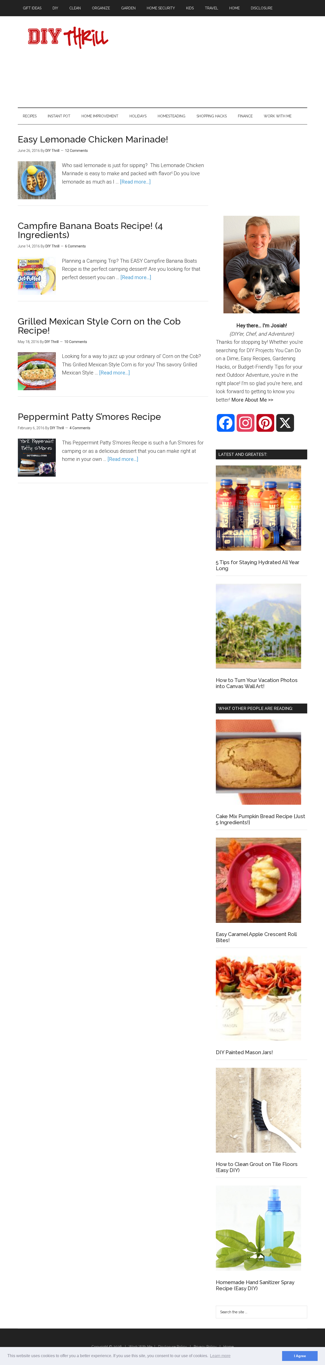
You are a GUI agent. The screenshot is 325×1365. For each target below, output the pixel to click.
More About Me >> (252, 400)
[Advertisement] (214, 61)
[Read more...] (135, 182)
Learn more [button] (220, 1356)
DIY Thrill (66, 37)
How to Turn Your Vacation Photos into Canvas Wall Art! (257, 683)
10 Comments (75, 342)
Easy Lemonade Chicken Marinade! (93, 139)
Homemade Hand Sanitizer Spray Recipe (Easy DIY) (255, 1285)
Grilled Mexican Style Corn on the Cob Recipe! (99, 326)
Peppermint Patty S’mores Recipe (89, 416)
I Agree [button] (300, 1356)
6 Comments (75, 246)
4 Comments (80, 428)
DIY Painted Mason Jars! (244, 1052)
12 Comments (76, 151)
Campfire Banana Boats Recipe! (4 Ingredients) (90, 230)
